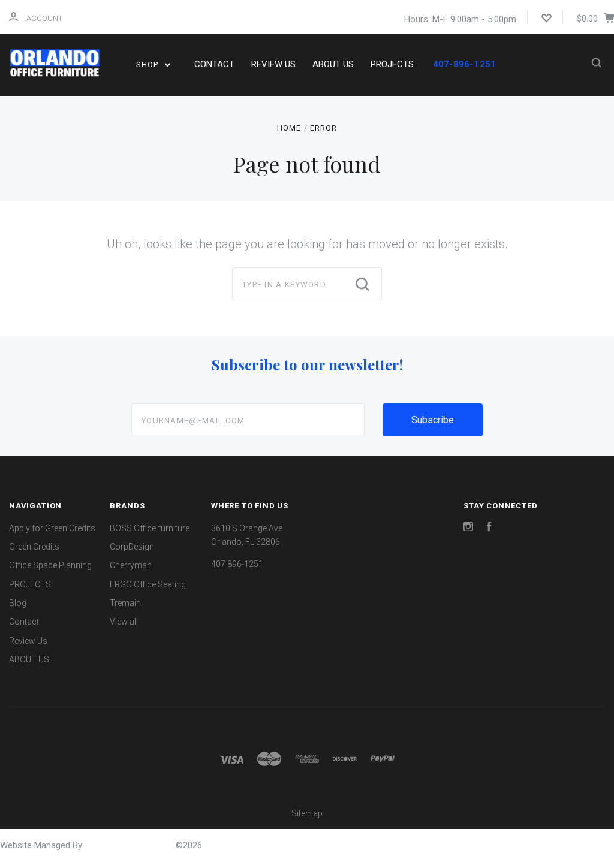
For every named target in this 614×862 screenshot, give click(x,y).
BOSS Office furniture (149, 528)
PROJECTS (392, 64)
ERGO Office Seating (148, 584)
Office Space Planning (50, 565)
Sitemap (307, 813)
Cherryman (131, 565)
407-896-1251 (464, 64)
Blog (17, 603)
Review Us (28, 641)
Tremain (125, 603)
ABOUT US (333, 64)
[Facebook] (489, 528)
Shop (148, 64)
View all (124, 621)
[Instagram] (468, 528)
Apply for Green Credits (52, 528)
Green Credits (34, 546)
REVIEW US (273, 64)
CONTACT (214, 64)
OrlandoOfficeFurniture (130, 845)
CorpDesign (132, 546)
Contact (24, 621)
